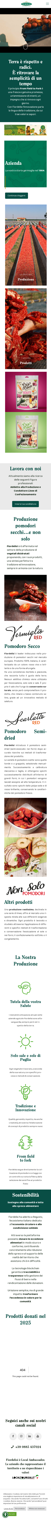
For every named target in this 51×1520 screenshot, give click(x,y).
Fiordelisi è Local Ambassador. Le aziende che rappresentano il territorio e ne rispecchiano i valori (25, 1466)
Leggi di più (8, 1509)
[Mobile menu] (47, 4)
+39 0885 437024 (28, 1447)
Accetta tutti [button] (10, 1514)
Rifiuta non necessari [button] (37, 1508)
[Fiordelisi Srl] (26, 4)
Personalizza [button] (20, 1508)
